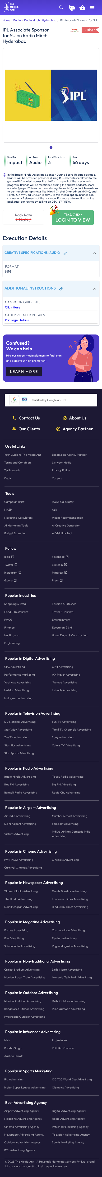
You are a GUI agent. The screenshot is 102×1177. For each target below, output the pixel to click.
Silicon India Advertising (19, 946)
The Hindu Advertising (18, 899)
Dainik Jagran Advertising (21, 907)
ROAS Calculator (63, 502)
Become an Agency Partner (69, 454)
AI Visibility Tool (62, 533)
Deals (7, 478)
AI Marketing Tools (16, 525)
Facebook (58, 557)
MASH (8, 510)
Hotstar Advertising (16, 690)
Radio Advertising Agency (68, 1119)
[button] (51, 253)
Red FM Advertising (16, 784)
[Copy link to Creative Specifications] (65, 253)
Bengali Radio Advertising (20, 792)
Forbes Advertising (16, 930)
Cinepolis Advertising (65, 859)
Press (55, 580)
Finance (9, 627)
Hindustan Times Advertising (70, 907)
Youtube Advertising (64, 682)
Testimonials (12, 470)
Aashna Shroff (13, 1056)
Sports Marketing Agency (68, 1142)
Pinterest (57, 572)
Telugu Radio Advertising (67, 776)
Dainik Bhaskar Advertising (69, 891)
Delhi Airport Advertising (20, 823)
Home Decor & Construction (70, 635)
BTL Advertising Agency (19, 1150)
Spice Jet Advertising (65, 823)
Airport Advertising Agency (21, 1111)
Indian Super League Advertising (25, 1087)
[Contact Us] (72, 8)
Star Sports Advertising (19, 753)
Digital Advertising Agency (69, 1111)
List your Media (61, 462)
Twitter (8, 564)
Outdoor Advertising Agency (22, 1142)
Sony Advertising (63, 737)
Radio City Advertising (66, 792)
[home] (10, 10)
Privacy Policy (61, 470)
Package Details (17, 320)
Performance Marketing (19, 674)
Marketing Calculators (18, 517)
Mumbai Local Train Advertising (24, 977)
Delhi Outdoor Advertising (68, 1001)
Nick (7, 1040)
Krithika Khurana (63, 1048)
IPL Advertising (13, 1079)
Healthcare (11, 635)
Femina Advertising (64, 938)
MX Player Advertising (66, 674)
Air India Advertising (17, 816)
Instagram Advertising (18, 698)
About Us (77, 418)
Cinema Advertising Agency (21, 1126)
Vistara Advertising (16, 834)
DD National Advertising (20, 721)
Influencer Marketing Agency (70, 1126)
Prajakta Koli (60, 1040)
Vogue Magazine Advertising (70, 946)
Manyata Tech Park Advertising (72, 977)
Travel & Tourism (62, 612)
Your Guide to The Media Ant (22, 454)
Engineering (12, 643)
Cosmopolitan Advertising (68, 930)
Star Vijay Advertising (18, 729)
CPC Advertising (14, 667)
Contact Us (29, 418)
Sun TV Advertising (64, 721)
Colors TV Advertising (66, 745)
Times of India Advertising (21, 891)
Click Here (12, 307)
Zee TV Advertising (16, 737)
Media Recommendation (67, 517)
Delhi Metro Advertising (67, 970)
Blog (7, 557)
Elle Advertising (14, 938)
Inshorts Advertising (64, 690)
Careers (57, 478)
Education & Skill (62, 627)
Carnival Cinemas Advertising (23, 867)
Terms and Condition (17, 462)
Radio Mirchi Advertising (20, 776)
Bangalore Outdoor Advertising (24, 1009)
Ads (54, 510)
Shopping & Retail (15, 604)
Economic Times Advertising (70, 899)
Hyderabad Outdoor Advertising (24, 1017)
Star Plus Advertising (17, 745)
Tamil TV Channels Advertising (71, 729)
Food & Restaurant (16, 612)
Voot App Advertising (17, 682)
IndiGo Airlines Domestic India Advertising (71, 834)
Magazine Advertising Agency (23, 1119)
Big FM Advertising (64, 784)
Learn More (24, 371)
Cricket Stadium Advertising (22, 970)
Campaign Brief (14, 502)
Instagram (10, 572)
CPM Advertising (62, 667)
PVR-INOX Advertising (18, 859)
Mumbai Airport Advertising (69, 816)
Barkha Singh (13, 1048)
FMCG (8, 619)
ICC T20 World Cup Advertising (72, 1079)
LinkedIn (57, 564)
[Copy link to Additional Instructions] (61, 288)
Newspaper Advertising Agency (24, 1134)
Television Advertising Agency (71, 1134)
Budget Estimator (15, 533)
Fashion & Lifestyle (64, 604)
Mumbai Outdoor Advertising (22, 1001)
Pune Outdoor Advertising (68, 1009)
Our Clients (29, 429)
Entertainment (61, 619)
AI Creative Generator (66, 525)
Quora (8, 580)
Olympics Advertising (65, 1087)
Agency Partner (78, 429)
